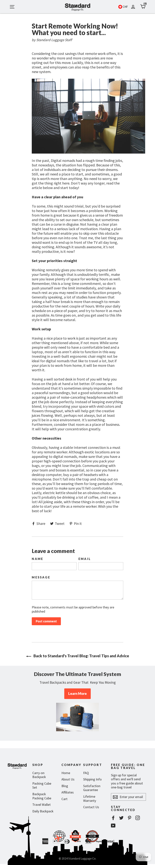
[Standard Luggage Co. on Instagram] (137, 817)
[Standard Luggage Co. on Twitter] (121, 817)
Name (37, 558)
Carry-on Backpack (39, 775)
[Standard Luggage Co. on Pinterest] (129, 817)
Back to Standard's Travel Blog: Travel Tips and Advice (81, 656)
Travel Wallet (41, 804)
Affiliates (67, 792)
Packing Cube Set (41, 785)
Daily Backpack (42, 811)
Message (41, 577)
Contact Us (91, 807)
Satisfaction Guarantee (91, 788)
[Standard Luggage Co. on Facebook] (113, 817)
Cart (64, 799)
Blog (64, 786)
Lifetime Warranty (89, 798)
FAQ (86, 773)
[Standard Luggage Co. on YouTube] (113, 825)
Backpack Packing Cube (41, 796)
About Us (67, 779)
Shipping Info (92, 779)
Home (65, 773)
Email (84, 558)
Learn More (77, 693)
